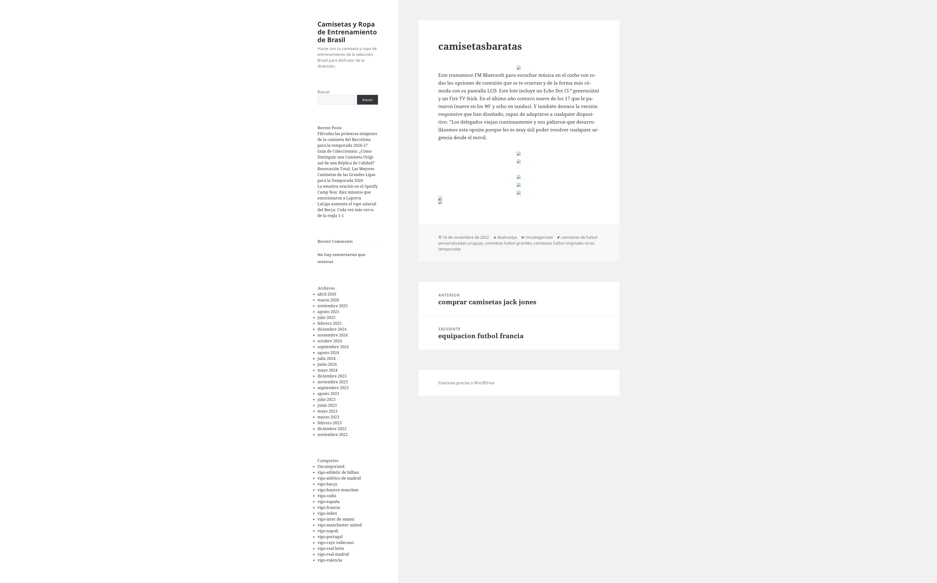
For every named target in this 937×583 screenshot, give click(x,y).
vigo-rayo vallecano (335, 542)
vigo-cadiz (326, 495)
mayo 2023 (327, 411)
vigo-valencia (329, 560)
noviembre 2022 (332, 434)
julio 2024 (326, 358)
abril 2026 (326, 294)
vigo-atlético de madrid (339, 478)
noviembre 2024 (332, 335)
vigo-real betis (330, 548)
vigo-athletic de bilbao (338, 472)
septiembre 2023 (333, 387)
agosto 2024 (328, 352)
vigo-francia (328, 507)
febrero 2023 (329, 422)
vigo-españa (328, 501)
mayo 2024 (327, 370)
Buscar (323, 92)
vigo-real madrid (333, 554)
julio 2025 (326, 317)
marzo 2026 (328, 300)
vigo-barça (327, 484)
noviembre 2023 (332, 382)
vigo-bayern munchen (337, 490)
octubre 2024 (329, 341)
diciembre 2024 (331, 329)
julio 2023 (326, 399)
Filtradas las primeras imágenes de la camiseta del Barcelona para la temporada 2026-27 (347, 139)
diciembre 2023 (331, 376)
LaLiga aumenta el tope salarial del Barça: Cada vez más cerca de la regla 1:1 (346, 209)
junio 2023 (327, 405)
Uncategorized (331, 466)
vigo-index (327, 513)
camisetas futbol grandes (508, 243)
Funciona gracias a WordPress (466, 382)
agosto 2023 (328, 393)
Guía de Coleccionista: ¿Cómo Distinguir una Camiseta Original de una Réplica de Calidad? (346, 157)
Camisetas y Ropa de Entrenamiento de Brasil (347, 32)
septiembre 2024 (333, 346)
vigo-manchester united (339, 525)
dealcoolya (507, 237)
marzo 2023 (328, 417)
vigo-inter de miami (335, 519)
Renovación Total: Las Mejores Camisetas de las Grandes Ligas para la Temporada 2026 (346, 174)
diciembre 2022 (331, 428)
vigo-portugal (330, 536)
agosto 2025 (328, 311)
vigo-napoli (327, 531)
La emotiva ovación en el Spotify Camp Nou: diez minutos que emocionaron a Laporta (347, 192)
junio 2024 (327, 364)
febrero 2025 (329, 323)
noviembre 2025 (332, 305)
